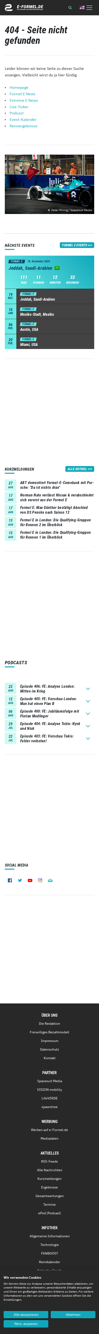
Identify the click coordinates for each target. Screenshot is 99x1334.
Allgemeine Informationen (50, 1236)
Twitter (20, 880)
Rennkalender (49, 1262)
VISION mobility (49, 1089)
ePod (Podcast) (49, 1213)
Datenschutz (49, 1049)
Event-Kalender (23, 119)
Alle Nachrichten (49, 1170)
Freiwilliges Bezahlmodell (49, 1032)
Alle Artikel (77, 469)
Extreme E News (24, 100)
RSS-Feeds (49, 1161)
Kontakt (50, 1058)
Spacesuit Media (49, 1081)
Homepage (19, 87)
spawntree (50, 1107)
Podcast (17, 113)
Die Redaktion (49, 1023)
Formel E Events (74, 245)
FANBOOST (49, 1253)
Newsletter (50, 880)
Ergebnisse (49, 1187)
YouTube (30, 880)
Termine (49, 1204)
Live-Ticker (19, 106)
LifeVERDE (50, 1098)
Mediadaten (49, 1138)
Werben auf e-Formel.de (49, 1130)
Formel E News (23, 93)
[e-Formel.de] (24, 7)
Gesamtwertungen (50, 1196)
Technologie (49, 1245)
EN (82, 7)
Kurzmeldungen (49, 1178)
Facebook (10, 880)
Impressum (49, 1041)
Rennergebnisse (23, 126)
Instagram (40, 880)
